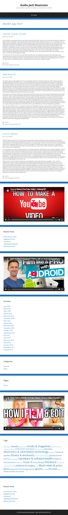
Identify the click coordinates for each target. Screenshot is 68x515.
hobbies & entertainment (10, 124)
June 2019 (7, 338)
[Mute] (59, 220)
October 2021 (8, 330)
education (48, 449)
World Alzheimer (9, 246)
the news (52, 468)
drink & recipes (38, 449)
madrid (8, 466)
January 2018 (8, 345)
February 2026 (9, 316)
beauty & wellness (23, 446)
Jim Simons (50, 42)
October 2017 (8, 350)
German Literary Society (14, 33)
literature (17, 65)
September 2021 (9, 333)
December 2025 (9, 318)
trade (59, 469)
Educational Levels (10, 237)
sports (38, 469)
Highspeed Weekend (11, 244)
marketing (13, 466)
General (6, 63)
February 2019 (9, 340)
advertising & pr (7, 446)
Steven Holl (37, 50)
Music (42, 465)
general (11, 459)
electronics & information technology (26, 452)
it (31, 462)
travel (6, 471)
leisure (19, 124)
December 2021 (9, 328)
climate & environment (9, 449)
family (53, 452)
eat (43, 449)
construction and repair (24, 449)
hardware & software (32, 458)
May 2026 (7, 309)
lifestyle (41, 462)
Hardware (7, 241)
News (5, 369)
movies (36, 466)
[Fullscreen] (62, 220)
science (31, 469)
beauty (14, 446)
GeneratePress (46, 512)
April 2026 (7, 311)
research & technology (19, 469)
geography (16, 459)
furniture (47, 455)
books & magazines (9, 65)
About (6, 385)
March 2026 (8, 314)
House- (26, 462)
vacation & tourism (16, 471)
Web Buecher (9, 74)
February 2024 (9, 326)
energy (50, 452)
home (21, 462)
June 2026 (7, 306)
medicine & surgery (25, 465)
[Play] (6, 220)
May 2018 (7, 342)
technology (45, 469)
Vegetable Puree (9, 239)
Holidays (18, 462)
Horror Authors (10, 133)
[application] (34, 204)
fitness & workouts (22, 455)
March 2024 (8, 323)
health (49, 458)
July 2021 (7, 335)
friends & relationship (39, 455)
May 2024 (7, 321)
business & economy (56, 446)
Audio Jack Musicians (34, 5)
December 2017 (9, 347)
